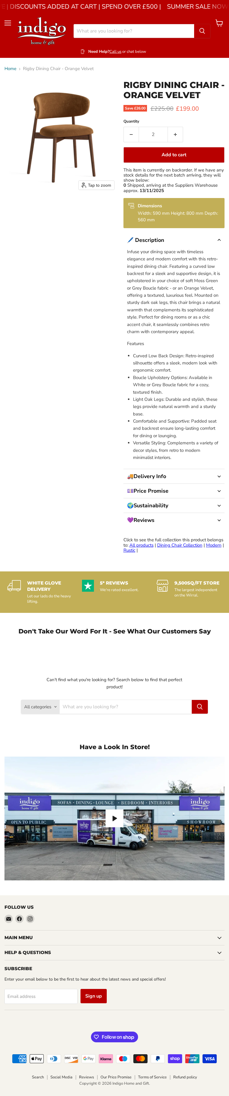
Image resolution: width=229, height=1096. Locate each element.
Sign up (93, 996)
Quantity (131, 121)
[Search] (202, 31)
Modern (214, 545)
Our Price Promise (115, 1077)
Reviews (86, 1077)
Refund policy (185, 1077)
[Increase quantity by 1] (175, 134)
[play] (114, 818)
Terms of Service (152, 1077)
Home (10, 68)
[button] (174, 240)
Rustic (129, 550)
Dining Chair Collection (179, 545)
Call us (115, 51)
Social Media (61, 1077)
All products (141, 545)
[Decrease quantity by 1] (131, 134)
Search (38, 1077)
